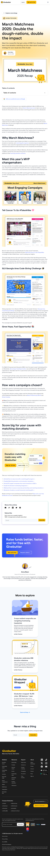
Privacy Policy (5, 839)
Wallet (3, 784)
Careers (32, 768)
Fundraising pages (4, 767)
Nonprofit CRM (4, 777)
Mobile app (4, 786)
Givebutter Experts (14, 778)
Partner (32, 771)
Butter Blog (14, 762)
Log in (23, 2)
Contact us (23, 764)
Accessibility (4, 841)
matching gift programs (22, 143)
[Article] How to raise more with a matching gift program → (19, 479)
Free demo (23, 773)
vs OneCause (4, 805)
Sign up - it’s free (10, 465)
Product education (14, 782)
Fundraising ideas (14, 774)
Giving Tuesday (6, 397)
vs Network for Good (15, 810)
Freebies (13, 764)
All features (14, 785)
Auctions (4, 774)
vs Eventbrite (13, 808)
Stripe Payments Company (17, 847)
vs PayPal (4, 803)
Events (13, 771)
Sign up (32, 776)
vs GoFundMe (5, 810)
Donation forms (4, 763)
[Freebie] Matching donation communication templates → (19, 481)
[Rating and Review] (28, 830)
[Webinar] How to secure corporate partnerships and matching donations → (24, 488)
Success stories (13, 768)
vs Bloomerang (14, 803)
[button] (25, 92)
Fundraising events (4, 771)
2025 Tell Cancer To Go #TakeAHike (34, 252)
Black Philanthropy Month (34, 395)
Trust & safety (22, 777)
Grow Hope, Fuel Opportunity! (18, 368)
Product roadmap (23, 768)
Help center (23, 762)
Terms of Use (4, 836)
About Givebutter (33, 763)
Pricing (32, 766)
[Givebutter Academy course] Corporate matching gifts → (19, 490)
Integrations (4, 789)
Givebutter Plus (4, 792)
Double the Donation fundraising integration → (16, 485)
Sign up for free (31, 2)
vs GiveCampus (14, 805)
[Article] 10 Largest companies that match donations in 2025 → (20, 483)
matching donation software (17, 153)
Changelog (23, 771)
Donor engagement (4, 781)
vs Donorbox (4, 808)
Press (32, 773)
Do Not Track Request (6, 844)
